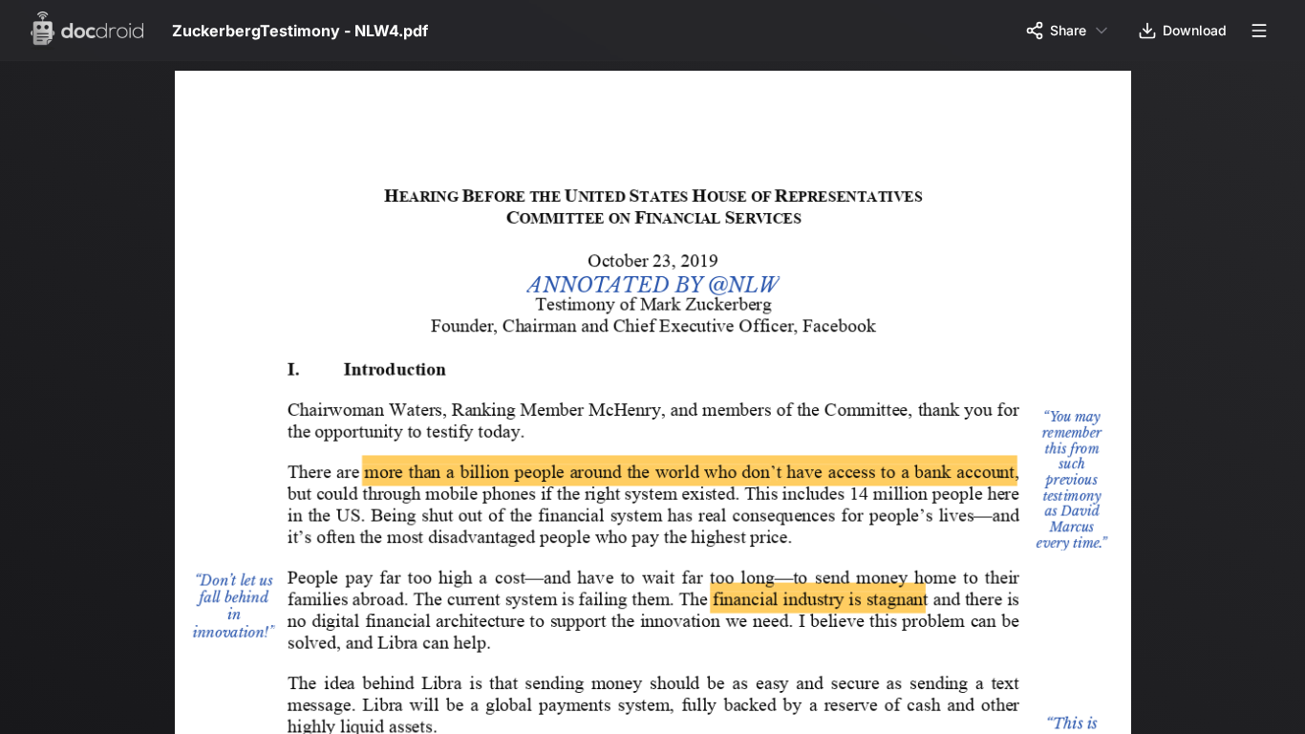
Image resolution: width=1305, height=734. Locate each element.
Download (1195, 30)
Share (1068, 30)
